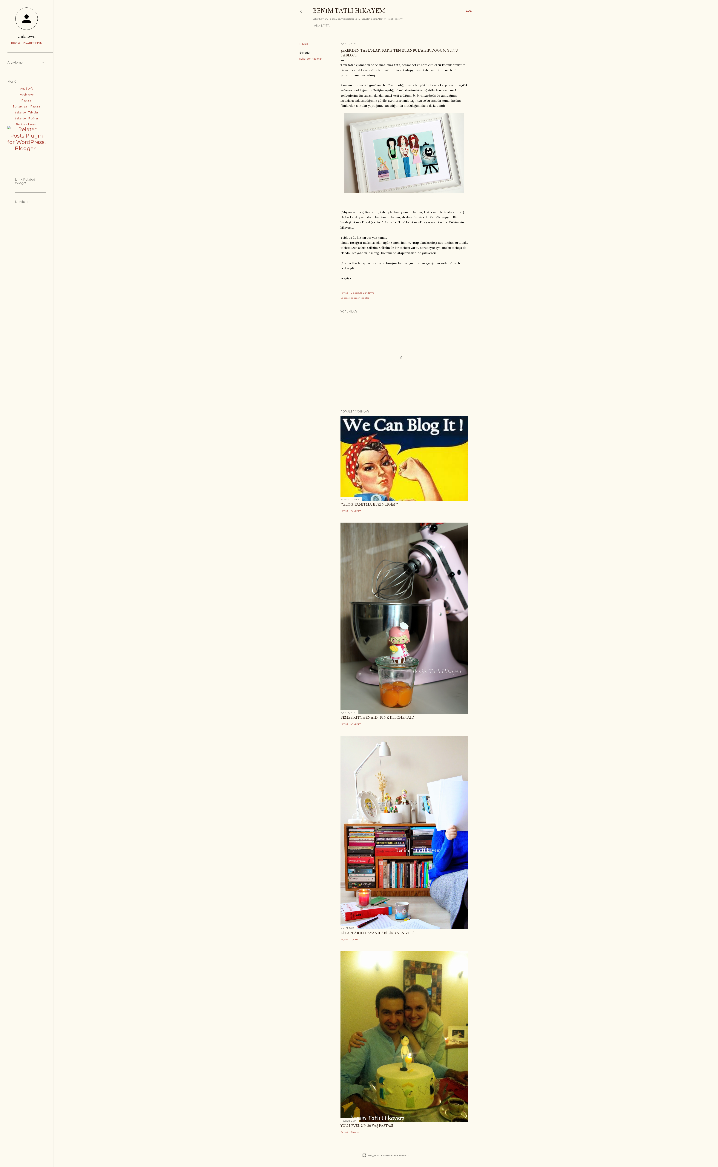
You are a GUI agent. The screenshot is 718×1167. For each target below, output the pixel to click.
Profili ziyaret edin (26, 43)
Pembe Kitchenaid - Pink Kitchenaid (377, 717)
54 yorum (356, 723)
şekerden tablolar (310, 58)
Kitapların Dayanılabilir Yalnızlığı (378, 932)
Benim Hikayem (26, 124)
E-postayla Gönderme (362, 292)
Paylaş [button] (303, 43)
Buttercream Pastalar (27, 106)
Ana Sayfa (321, 25)
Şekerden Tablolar (26, 112)
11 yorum (355, 939)
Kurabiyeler (26, 94)
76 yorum (356, 510)
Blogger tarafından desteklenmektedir (388, 1155)
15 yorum (355, 1132)
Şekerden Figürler (26, 118)
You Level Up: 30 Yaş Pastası (366, 1125)
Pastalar (26, 100)
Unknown (27, 36)
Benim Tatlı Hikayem (349, 10)
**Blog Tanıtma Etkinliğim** (369, 504)
